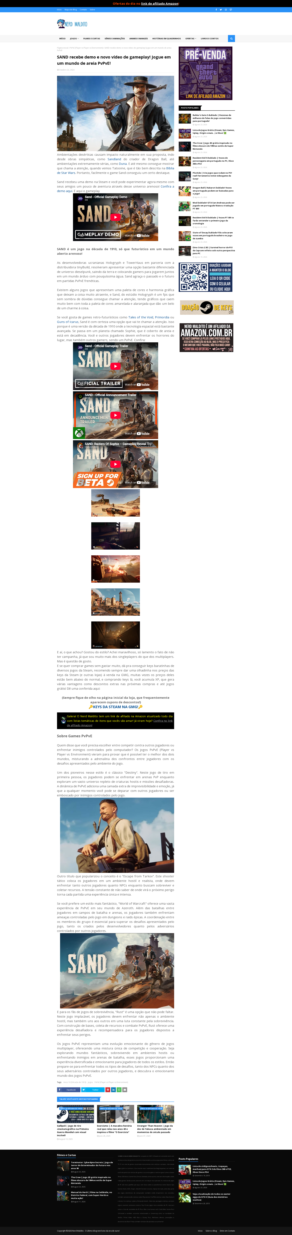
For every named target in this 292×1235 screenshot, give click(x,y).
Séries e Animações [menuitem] (115, 38)
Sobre (92, 9)
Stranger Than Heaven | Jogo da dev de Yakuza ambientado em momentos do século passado (155, 1129)
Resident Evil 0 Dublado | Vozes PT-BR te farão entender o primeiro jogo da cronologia (213, 220)
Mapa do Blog (71, 9)
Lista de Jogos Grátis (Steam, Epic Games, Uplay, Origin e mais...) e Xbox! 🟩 (214, 131)
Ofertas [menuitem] (189, 38)
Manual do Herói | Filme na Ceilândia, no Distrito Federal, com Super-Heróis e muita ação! (91, 1195)
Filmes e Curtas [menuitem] (91, 38)
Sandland (114, 159)
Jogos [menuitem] (73, 38)
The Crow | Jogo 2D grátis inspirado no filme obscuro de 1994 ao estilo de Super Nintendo (213, 146)
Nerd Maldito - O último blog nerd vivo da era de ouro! (96, 1231)
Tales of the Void (140, 317)
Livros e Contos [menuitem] (210, 38)
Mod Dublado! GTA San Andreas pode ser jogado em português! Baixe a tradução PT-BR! (214, 205)
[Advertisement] (207, 378)
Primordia (162, 317)
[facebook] (216, 9)
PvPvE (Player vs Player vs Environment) (86, 48)
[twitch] (230, 9)
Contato (83, 9)
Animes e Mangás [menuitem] (138, 38)
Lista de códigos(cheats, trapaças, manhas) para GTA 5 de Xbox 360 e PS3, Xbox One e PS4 (212, 1169)
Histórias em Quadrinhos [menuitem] (166, 38)
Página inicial (62, 48)
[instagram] (226, 9)
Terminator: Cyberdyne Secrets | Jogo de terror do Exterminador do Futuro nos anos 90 (92, 1165)
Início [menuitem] (62, 38)
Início (59, 9)
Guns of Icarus (67, 322)
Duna (123, 164)
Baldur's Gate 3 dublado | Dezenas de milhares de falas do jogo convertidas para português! (212, 118)
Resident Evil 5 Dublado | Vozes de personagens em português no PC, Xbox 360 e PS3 (213, 160)
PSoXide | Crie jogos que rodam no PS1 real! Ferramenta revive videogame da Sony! (212, 175)
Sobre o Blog (211, 1231)
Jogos (90, 1082)
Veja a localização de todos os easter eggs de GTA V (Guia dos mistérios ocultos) (211, 1197)
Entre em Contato (227, 1231)
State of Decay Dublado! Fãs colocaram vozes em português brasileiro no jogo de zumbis (213, 235)
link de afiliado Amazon (159, 4)
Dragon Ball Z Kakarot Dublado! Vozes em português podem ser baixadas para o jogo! (213, 190)
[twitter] (221, 9)
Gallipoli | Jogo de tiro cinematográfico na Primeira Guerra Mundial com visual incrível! (73, 1130)
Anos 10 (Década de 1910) (74, 1082)
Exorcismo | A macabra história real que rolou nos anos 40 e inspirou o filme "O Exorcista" (114, 1129)
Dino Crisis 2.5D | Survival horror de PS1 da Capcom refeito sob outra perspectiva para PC (214, 250)
